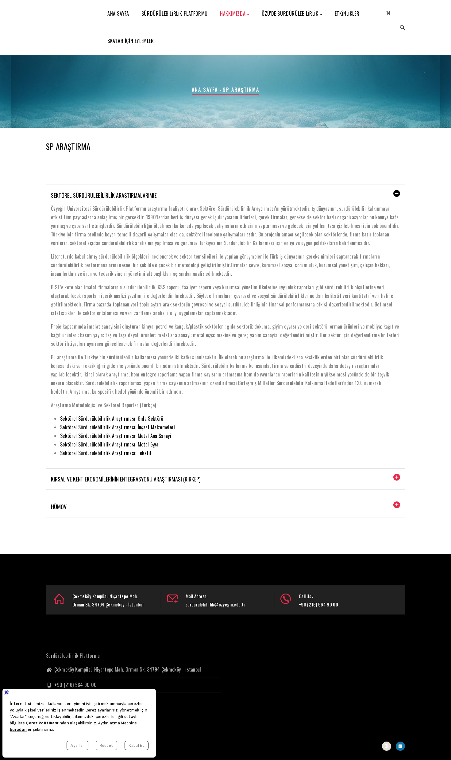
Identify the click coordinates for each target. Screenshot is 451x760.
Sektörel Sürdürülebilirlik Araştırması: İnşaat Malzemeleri (117, 427)
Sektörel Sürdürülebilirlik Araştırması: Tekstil (105, 453)
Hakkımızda (232, 13)
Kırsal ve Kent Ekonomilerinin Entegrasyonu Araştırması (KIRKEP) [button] (126, 479)
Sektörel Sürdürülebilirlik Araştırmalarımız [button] (104, 195)
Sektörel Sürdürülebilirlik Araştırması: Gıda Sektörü (112, 418)
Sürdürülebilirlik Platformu (174, 13)
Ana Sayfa (118, 13)
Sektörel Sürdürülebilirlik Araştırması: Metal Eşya (109, 444)
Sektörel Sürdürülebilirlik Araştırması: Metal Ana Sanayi (115, 435)
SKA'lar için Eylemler (130, 41)
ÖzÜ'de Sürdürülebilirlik (290, 13)
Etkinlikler (347, 13)
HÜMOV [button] (59, 507)
